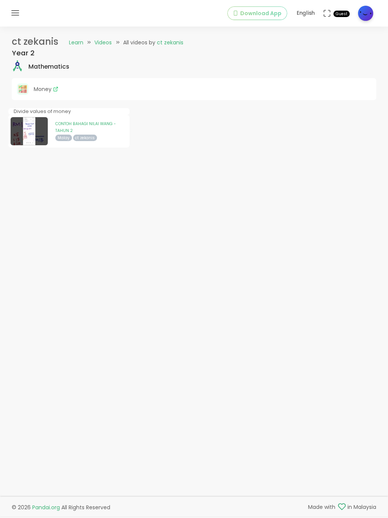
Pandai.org (46, 507)
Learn (76, 42)
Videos (103, 42)
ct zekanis (170, 42)
